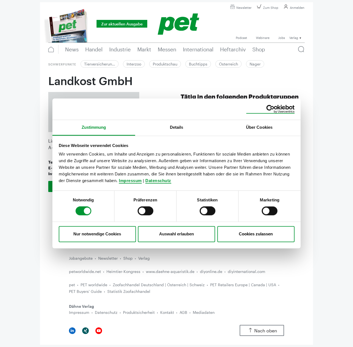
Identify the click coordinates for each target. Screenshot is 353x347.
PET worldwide (94, 284)
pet (72, 284)
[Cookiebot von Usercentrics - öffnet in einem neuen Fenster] (270, 109)
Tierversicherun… (99, 64)
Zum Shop (270, 7)
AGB (183, 312)
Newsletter (244, 7)
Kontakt (167, 312)
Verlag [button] (293, 38)
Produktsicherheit (139, 312)
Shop (128, 258)
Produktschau (165, 64)
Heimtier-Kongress (123, 271)
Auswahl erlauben (176, 234)
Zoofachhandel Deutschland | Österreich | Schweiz (159, 284)
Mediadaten (204, 312)
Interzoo (134, 64)
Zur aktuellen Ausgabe (122, 24)
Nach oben (265, 330)
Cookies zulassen (256, 234)
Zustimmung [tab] (94, 127)
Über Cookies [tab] (259, 127)
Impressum (130, 180)
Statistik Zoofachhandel (128, 291)
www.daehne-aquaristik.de (170, 271)
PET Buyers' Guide (85, 291)
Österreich (228, 64)
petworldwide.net (85, 271)
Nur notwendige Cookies (97, 234)
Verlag (144, 258)
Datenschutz (158, 180)
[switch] (145, 211)
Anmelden (297, 7)
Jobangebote (81, 258)
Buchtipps (198, 64)
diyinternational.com (246, 271)
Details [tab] (176, 127)
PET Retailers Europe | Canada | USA (243, 284)
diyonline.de (211, 271)
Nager (255, 64)
